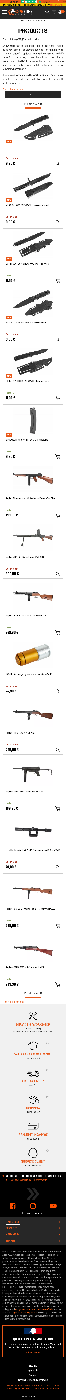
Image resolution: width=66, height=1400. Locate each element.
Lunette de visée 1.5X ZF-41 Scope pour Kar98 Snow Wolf (33, 850)
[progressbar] (33, 108)
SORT (33, 94)
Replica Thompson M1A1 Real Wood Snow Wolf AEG (30, 498)
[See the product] (57, 163)
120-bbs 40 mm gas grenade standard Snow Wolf (29, 674)
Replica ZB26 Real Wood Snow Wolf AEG (25, 557)
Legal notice (33, 1370)
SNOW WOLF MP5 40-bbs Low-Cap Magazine (27, 439)
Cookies (33, 1375)
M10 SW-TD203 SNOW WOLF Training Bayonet (27, 205)
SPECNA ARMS (56, 5)
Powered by (25, 1396)
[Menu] (4, 12)
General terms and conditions (33, 1380)
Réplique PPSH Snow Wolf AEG (20, 732)
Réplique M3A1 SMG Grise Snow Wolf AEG (25, 791)
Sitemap (33, 1365)
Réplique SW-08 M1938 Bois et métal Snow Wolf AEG (30, 908)
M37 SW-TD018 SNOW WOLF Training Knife (26, 322)
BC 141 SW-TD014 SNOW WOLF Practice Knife (28, 381)
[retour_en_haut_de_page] (62, 837)
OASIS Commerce (38, 1396)
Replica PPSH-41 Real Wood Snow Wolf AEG (26, 615)
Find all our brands (13, 89)
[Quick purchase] (57, 280)
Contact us (33, 1352)
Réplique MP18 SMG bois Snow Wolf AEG (25, 967)
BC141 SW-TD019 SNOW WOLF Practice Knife (27, 263)
